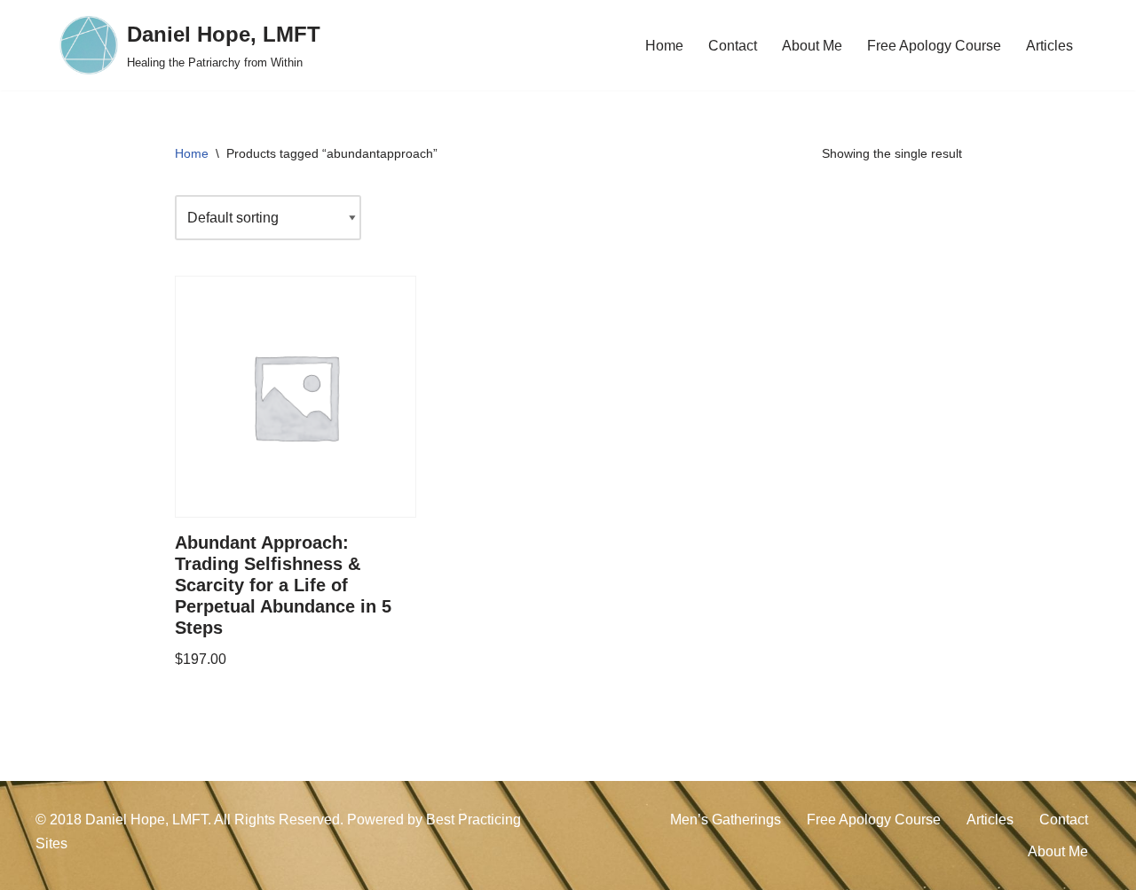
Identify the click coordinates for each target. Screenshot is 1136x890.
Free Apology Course (934, 45)
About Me (812, 45)
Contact (732, 45)
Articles (1049, 45)
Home (664, 45)
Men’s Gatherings (725, 819)
